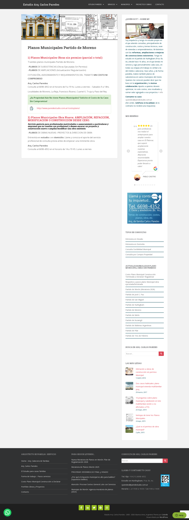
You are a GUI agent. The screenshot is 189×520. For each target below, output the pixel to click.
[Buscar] (161, 354)
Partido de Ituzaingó (133, 320)
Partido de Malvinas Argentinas (138, 325)
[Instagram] (107, 507)
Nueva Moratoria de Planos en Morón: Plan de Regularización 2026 (90, 460)
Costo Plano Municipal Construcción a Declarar (40, 481)
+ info (160, 92)
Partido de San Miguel (134, 299)
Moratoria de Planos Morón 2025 (85, 467)
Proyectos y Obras (143, 4)
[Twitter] (94, 507)
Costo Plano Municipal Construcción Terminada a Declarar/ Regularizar (140, 275)
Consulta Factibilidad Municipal (138, 249)
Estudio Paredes (95, 4)
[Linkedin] (87, 507)
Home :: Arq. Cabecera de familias (35, 461)
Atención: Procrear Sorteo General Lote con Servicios (93, 484)
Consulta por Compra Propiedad (138, 254)
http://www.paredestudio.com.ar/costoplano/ (58, 108)
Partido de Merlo (132, 315)
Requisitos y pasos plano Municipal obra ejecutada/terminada (142, 283)
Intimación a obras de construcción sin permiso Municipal (146, 372)
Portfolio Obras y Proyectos (32, 486)
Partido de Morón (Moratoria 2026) (140, 289)
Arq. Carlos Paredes (29, 466)
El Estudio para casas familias (33, 471)
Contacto (159, 4)
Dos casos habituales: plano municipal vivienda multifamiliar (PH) (149, 386)
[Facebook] (81, 507)
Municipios (125, 4)
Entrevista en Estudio (134, 239)
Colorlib (165, 515)
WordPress (164, 517)
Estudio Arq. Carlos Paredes (41, 4)
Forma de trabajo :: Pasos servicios (36, 476)
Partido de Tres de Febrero (136, 336)
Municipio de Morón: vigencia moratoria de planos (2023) (92, 490)
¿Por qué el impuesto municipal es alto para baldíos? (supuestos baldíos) (93, 478)
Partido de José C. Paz (134, 294)
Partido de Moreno (133, 310)
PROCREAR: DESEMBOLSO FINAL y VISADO (89, 472)
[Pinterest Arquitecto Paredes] (100, 507)
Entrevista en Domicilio (135, 244)
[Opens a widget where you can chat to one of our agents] (179, 515)
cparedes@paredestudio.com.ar (138, 100)
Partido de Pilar (131, 330)
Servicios (111, 4)
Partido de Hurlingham (134, 305)
